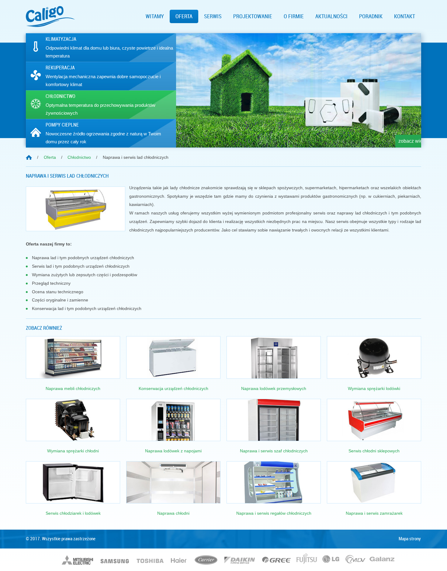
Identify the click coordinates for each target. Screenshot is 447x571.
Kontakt (404, 16)
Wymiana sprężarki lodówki (374, 388)
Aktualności (331, 16)
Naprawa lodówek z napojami (173, 450)
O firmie (294, 16)
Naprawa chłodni (173, 513)
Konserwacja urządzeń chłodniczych (173, 388)
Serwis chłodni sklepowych (374, 450)
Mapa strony (410, 538)
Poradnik (371, 16)
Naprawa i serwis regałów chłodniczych (273, 513)
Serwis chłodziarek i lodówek (73, 513)
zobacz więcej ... (402, 141)
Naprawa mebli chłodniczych (73, 388)
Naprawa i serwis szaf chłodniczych (274, 450)
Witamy (155, 16)
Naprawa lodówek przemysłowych (273, 388)
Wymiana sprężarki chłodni (73, 450)
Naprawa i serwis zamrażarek (374, 513)
